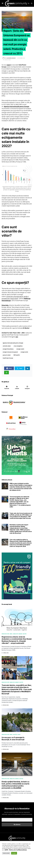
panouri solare (7, 355)
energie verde (24, 352)
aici (17, 337)
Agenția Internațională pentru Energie (16, 106)
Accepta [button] (14, 853)
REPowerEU (17, 355)
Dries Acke (5, 305)
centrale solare (7, 346)
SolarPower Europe (8, 358)
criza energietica (18, 346)
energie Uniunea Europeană (10, 352)
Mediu (11, 633)
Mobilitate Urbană (17, 633)
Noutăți (11, 25)
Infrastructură (5, 633)
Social (18, 734)
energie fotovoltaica (8, 349)
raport (9, 65)
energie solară (20, 349)
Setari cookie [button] (6, 853)
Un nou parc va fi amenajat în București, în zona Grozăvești (13, 738)
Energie (5, 25)
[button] (2, 3)
